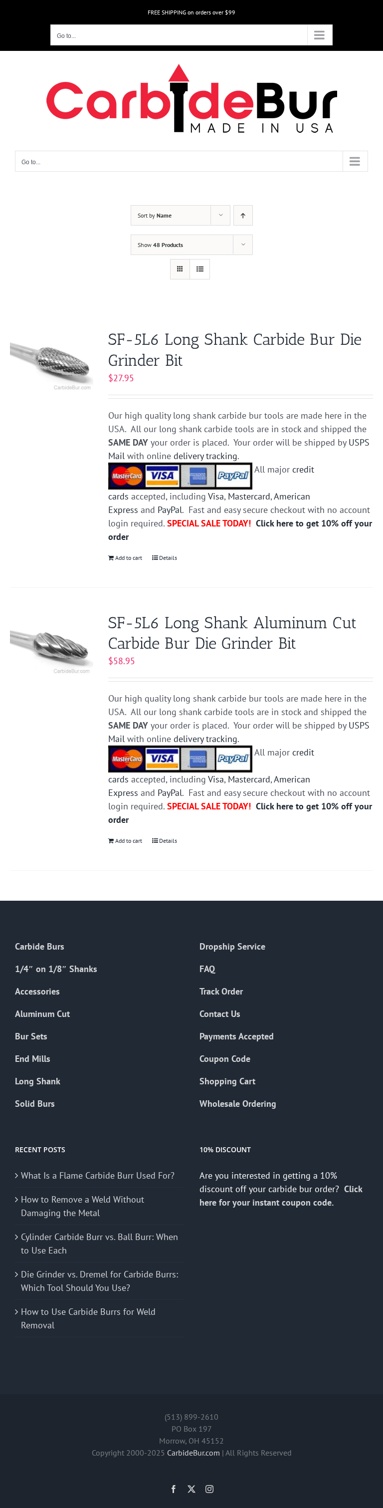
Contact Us (219, 1013)
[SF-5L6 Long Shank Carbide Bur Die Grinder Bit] (51, 360)
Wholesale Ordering (237, 1103)
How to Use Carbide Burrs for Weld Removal (88, 1318)
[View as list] (199, 269)
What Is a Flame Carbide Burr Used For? (98, 1175)
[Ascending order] (243, 215)
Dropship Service (232, 946)
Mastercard (249, 496)
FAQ (207, 969)
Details (168, 557)
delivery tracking (205, 456)
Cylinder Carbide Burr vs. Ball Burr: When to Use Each (99, 1243)
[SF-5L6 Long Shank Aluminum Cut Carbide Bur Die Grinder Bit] (51, 644)
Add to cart (128, 557)
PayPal (170, 509)
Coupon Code (224, 1058)
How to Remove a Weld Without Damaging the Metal (82, 1206)
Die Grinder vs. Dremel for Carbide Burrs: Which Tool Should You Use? (99, 1280)
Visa (216, 496)
